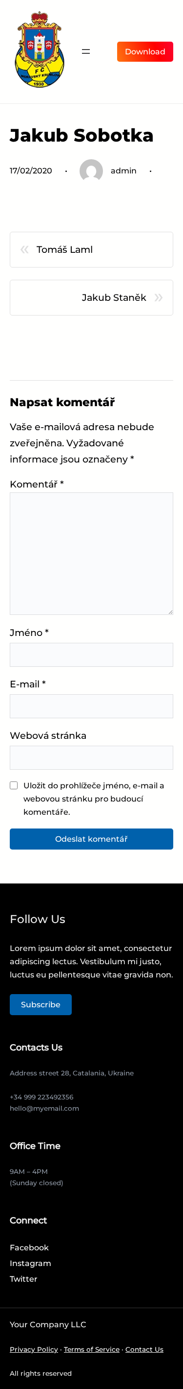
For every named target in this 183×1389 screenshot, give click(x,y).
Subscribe (41, 1004)
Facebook (29, 1247)
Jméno (29, 632)
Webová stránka (48, 735)
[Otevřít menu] (86, 51)
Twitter (24, 1279)
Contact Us (144, 1349)
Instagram (30, 1263)
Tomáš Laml (65, 249)
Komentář (37, 484)
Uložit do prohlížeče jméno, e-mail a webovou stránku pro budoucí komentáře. (93, 799)
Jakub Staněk (114, 297)
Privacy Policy (34, 1349)
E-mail (28, 684)
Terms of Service (92, 1349)
